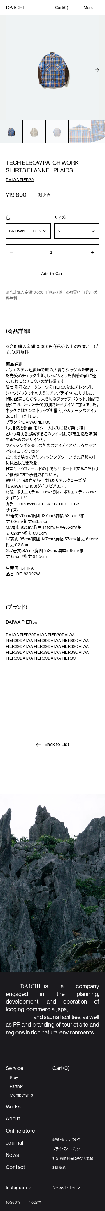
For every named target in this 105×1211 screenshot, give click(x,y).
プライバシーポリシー (67, 1149)
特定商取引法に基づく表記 (72, 1159)
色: (8, 217)
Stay (14, 1077)
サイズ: (60, 217)
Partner (16, 1086)
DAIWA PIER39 (20, 179)
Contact (15, 1167)
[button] (97, 70)
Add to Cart (52, 273)
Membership (21, 1095)
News (12, 1155)
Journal (14, 1143)
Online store (20, 1131)
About (13, 1119)
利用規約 (59, 1168)
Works (13, 1107)
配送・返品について (66, 1140)
